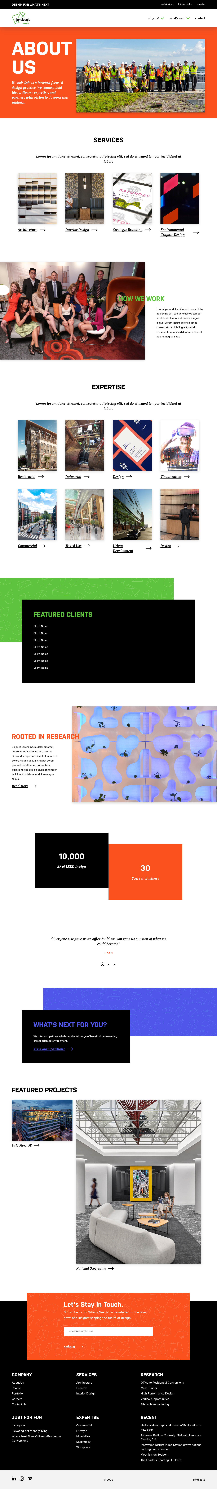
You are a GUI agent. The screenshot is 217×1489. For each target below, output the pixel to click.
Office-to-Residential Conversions (162, 1382)
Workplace (83, 1447)
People (16, 1388)
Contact (200, 18)
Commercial (84, 1425)
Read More (20, 786)
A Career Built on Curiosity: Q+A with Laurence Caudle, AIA (171, 1437)
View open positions (49, 1049)
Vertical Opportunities (155, 1399)
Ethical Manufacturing (155, 1404)
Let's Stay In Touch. (93, 1304)
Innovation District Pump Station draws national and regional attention (171, 1447)
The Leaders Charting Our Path (161, 1460)
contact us (199, 1479)
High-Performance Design (157, 1393)
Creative (201, 4)
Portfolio (17, 1393)
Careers (17, 1399)
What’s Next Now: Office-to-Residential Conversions (37, 1438)
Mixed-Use (83, 1436)
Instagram (18, 1425)
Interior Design (185, 4)
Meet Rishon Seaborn (154, 1454)
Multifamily (83, 1442)
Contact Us (19, 1404)
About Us (18, 1382)
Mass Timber (149, 1388)
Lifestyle (81, 1431)
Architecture (167, 4)
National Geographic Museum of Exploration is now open (171, 1427)
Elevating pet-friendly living (30, 1431)
